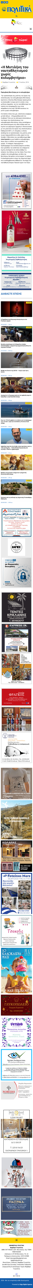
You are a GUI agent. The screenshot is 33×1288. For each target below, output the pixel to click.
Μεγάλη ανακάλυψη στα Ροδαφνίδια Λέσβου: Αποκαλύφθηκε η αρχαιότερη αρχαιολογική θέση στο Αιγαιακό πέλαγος (16, 346)
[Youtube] (7, 2)
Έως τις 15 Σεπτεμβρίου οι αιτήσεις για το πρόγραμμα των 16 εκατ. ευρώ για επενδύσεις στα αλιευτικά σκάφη (16, 421)
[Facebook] (4, 2)
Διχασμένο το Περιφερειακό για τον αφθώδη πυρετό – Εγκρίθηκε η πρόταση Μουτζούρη (16, 396)
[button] (30, 28)
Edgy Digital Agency (26, 1284)
